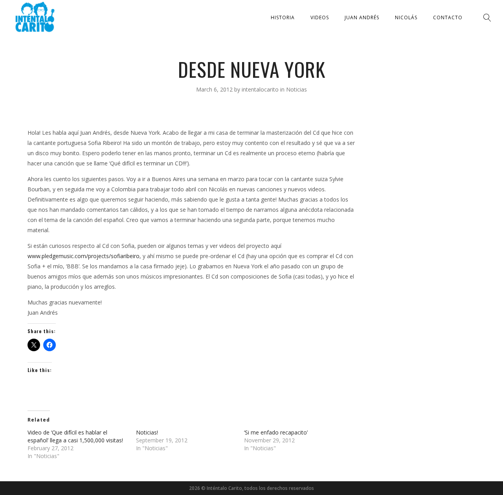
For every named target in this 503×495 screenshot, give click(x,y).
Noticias (296, 89)
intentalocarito (261, 89)
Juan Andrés (362, 17)
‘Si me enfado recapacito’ (276, 432)
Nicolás (406, 17)
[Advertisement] (419, 240)
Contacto (448, 17)
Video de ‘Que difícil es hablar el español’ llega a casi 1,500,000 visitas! (75, 436)
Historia (283, 17)
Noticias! (147, 432)
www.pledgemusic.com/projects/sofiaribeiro (84, 256)
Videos (319, 17)
